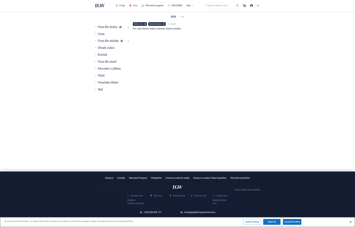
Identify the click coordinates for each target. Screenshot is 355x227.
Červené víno (136, 195)
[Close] (351, 222)
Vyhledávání (237, 5)
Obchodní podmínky (240, 178)
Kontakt (121, 178)
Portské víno (221, 195)
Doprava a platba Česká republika (209, 178)
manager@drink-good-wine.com (199, 212)
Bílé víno (158, 195)
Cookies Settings (252, 222)
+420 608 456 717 (153, 212)
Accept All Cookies (292, 222)
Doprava (109, 178)
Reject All (272, 222)
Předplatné (156, 178)
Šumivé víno (179, 195)
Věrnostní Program (138, 178)
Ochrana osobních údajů (177, 178)
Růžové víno (200, 195)
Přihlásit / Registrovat (251, 5)
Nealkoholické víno (219, 202)
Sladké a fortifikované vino (135, 202)
